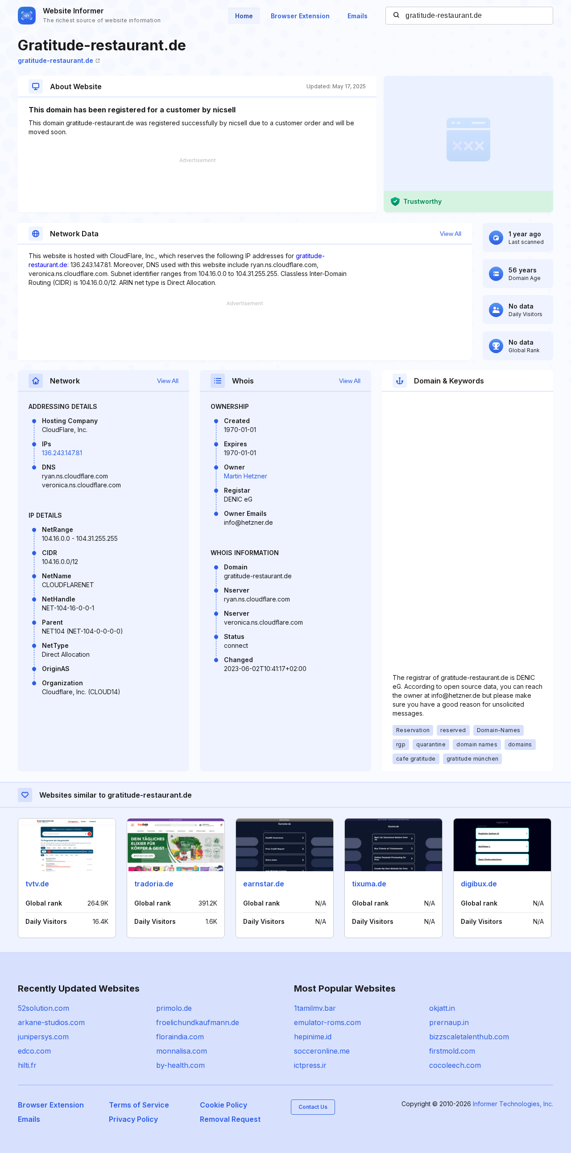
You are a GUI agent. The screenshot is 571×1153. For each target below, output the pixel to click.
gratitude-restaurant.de (55, 60)
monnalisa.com (181, 1050)
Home (244, 16)
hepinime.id (312, 1036)
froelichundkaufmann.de (197, 1022)
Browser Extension (300, 16)
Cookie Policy (223, 1104)
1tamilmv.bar (315, 1008)
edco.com (34, 1050)
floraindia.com (180, 1036)
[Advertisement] (197, 185)
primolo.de (174, 1008)
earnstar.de (263, 883)
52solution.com (43, 1008)
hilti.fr (27, 1065)
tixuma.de (369, 883)
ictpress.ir (310, 1065)
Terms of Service (139, 1104)
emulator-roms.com (327, 1022)
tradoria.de (154, 883)
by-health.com (180, 1065)
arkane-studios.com (51, 1022)
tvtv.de (37, 883)
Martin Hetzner (245, 476)
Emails (358, 16)
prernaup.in (449, 1022)
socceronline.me (322, 1050)
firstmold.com (452, 1050)
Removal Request (230, 1119)
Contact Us (312, 1107)
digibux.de (479, 883)
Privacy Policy (133, 1119)
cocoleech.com (455, 1065)
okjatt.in (442, 1008)
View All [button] (450, 233)
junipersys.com (43, 1036)
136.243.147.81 (62, 453)
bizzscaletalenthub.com (469, 1036)
